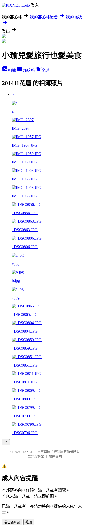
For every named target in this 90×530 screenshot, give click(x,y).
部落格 (29, 70)
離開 (29, 522)
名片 (46, 70)
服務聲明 (55, 457)
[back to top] (6, 442)
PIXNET (27, 452)
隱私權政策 (36, 457)
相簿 (12, 70)
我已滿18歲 (12, 522)
